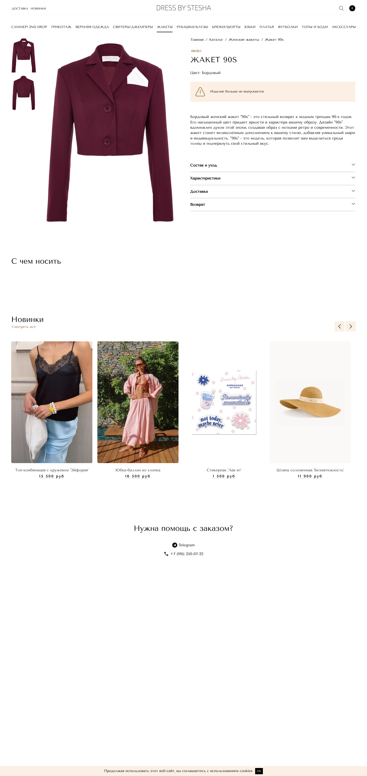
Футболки (288, 27)
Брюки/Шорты (226, 27)
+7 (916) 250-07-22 (186, 554)
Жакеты (165, 27)
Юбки (249, 27)
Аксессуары (344, 27)
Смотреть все (24, 327)
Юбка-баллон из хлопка (138, 470)
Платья (267, 27)
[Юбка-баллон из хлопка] (138, 402)
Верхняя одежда (92, 27)
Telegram (187, 545)
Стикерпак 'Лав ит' (224, 470)
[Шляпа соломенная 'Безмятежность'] (310, 402)
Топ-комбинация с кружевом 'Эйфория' (52, 470)
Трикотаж (61, 27)
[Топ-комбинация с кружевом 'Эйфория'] (51, 402)
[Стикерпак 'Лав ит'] (224, 402)
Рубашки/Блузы (192, 27)
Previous (340, 326)
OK (259, 771)
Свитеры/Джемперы (133, 27)
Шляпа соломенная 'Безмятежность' (310, 470)
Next (351, 326)
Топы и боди (315, 27)
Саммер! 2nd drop (29, 27)
